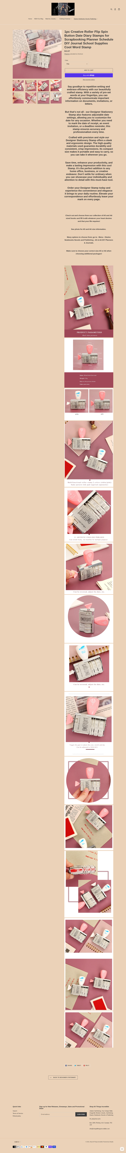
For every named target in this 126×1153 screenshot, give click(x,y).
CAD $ (16, 1142)
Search (15, 1111)
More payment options (89, 79)
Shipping (66, 54)
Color (66, 60)
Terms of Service (18, 1113)
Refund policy (17, 1116)
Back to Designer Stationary (64, 1077)
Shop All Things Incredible (96, 1141)
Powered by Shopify (108, 1141)
